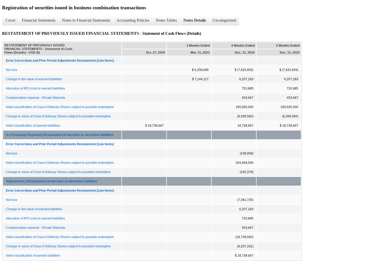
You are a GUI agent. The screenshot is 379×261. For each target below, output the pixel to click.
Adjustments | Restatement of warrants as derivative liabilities (51, 181)
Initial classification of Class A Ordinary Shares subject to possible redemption (60, 107)
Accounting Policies (133, 20)
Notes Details (194, 20)
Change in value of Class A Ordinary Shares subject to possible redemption (58, 116)
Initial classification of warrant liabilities (33, 125)
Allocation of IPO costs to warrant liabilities (35, 88)
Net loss (11, 69)
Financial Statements (38, 20)
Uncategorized (224, 20)
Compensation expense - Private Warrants (35, 97)
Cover (10, 20)
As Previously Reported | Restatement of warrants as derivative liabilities (59, 134)
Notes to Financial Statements (86, 20)
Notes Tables (166, 20)
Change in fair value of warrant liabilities (34, 79)
